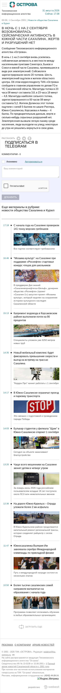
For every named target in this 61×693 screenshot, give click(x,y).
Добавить (10, 197)
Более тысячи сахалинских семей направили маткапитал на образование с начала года (33, 589)
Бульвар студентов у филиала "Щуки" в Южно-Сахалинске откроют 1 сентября (36, 430)
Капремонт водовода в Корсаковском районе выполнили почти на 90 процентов (35, 317)
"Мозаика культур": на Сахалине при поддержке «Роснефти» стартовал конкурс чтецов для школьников (35, 262)
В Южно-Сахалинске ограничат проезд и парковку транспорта (36, 394)
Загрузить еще (33, 627)
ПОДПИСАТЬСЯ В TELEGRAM (21, 144)
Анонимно (11, 162)
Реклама (7, 645)
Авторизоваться (33, 161)
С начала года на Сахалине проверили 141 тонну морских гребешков (36, 227)
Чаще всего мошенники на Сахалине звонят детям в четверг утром (35, 466)
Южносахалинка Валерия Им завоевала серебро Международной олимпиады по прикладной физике (35, 549)
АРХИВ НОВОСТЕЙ (43, 645)
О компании (23, 645)
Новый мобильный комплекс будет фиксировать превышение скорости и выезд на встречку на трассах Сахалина (36, 358)
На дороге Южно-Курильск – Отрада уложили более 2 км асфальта (35, 505)
